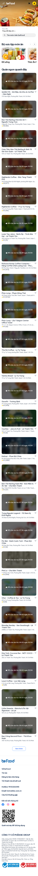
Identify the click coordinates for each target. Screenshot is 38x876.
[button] (3, 3)
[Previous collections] (30, 44)
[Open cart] (29, 3)
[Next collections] (34, 44)
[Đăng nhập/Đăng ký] (34, 3)
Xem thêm (19, 749)
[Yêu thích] (35, 92)
